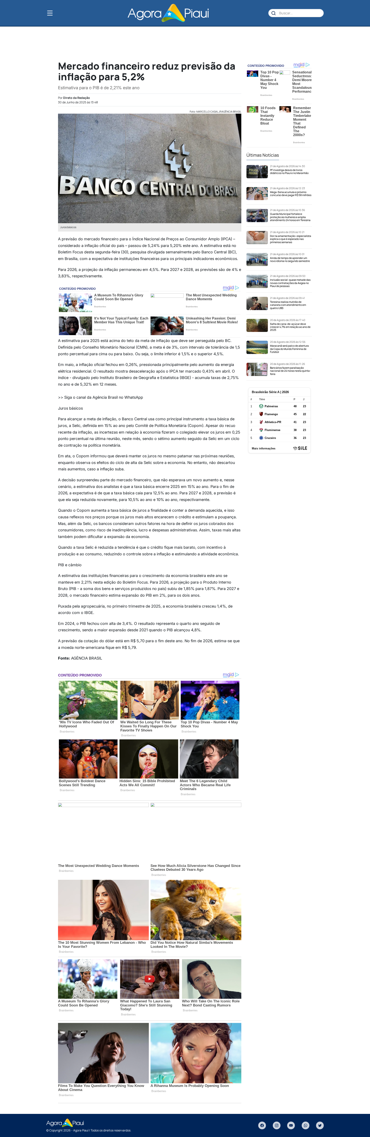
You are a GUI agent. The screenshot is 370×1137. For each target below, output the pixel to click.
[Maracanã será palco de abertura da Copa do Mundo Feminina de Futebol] (257, 347)
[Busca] (273, 13)
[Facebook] (262, 1125)
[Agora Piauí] (168, 13)
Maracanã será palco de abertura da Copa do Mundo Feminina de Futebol (289, 349)
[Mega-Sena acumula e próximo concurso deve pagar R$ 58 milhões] (257, 193)
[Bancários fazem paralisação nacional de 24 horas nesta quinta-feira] (257, 369)
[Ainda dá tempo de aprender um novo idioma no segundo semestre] (257, 259)
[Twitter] (320, 1125)
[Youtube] (291, 1125)
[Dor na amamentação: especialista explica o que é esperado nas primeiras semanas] (257, 237)
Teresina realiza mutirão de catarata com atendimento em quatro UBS (288, 305)
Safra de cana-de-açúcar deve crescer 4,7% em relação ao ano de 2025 (290, 327)
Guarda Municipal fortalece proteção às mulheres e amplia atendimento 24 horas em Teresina (290, 217)
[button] (57, 13)
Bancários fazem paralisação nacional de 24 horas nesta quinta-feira (290, 371)
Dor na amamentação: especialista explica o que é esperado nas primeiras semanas (290, 239)
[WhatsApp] (305, 1125)
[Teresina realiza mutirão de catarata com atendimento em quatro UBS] (257, 303)
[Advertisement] (185, 43)
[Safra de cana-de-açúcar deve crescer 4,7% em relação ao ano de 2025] (257, 325)
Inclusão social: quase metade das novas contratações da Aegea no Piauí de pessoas (290, 283)
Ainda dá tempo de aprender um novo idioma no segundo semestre (290, 259)
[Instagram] (276, 1125)
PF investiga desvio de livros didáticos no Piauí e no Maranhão (289, 171)
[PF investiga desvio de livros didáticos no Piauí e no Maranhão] (257, 171)
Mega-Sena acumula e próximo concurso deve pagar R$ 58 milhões (290, 193)
